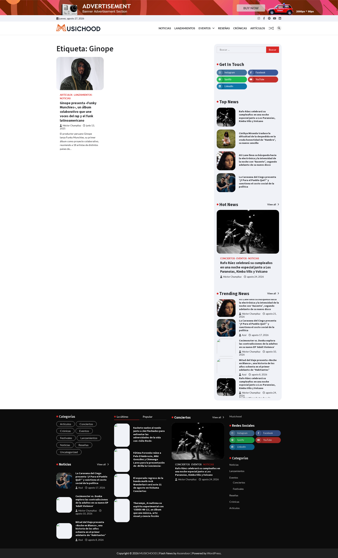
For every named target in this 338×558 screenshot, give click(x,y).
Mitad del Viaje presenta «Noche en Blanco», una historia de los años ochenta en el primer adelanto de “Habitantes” (258, 345)
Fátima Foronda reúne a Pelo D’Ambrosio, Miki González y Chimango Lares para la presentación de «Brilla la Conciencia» (149, 459)
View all (272, 204)
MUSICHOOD (148, 553)
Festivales (66, 438)
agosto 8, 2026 (259, 355)
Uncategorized (69, 452)
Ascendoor (183, 553)
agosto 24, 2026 (255, 276)
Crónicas (240, 28)
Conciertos (227, 258)
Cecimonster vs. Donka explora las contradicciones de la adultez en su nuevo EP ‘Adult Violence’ (258, 324)
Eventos (205, 28)
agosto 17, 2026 (260, 315)
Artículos (257, 28)
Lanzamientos (184, 28)
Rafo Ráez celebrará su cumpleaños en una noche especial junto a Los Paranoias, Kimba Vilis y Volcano (257, 116)
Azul (244, 315)
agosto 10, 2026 (84, 513)
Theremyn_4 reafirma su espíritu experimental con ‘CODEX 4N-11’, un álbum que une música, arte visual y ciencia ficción (148, 509)
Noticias (165, 28)
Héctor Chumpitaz (72, 125)
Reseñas (224, 28)
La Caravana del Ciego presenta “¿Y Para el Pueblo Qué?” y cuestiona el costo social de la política (257, 181)
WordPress (214, 553)
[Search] (279, 28)
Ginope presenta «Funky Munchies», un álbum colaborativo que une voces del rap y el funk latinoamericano (78, 111)
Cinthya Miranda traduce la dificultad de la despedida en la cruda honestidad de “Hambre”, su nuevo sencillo (257, 138)
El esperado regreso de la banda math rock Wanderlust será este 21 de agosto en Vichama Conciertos (148, 484)
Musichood (235, 416)
